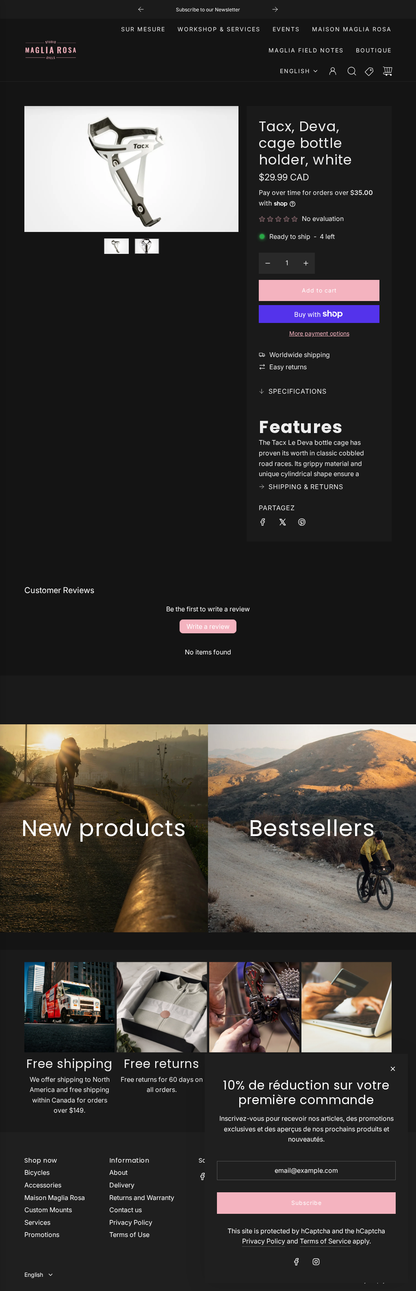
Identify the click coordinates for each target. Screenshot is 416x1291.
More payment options (319, 333)
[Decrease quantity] (268, 263)
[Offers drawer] (370, 71)
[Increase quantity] (306, 263)
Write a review (208, 626)
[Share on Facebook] (263, 523)
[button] (43, 168)
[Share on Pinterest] (302, 523)
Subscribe (306, 1202)
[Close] (393, 1069)
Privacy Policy (263, 1241)
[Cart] (387, 71)
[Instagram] (316, 1262)
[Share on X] (282, 523)
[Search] (352, 71)
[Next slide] (275, 9)
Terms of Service (325, 1241)
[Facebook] (203, 1176)
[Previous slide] (140, 9)
